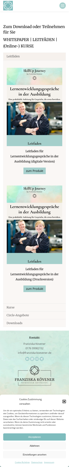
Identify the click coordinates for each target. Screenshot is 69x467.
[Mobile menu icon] (62, 5)
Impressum (49, 462)
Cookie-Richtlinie (22, 462)
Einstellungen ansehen (34, 454)
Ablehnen (34, 445)
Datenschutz (37, 462)
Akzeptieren (34, 437)
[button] (64, 401)
